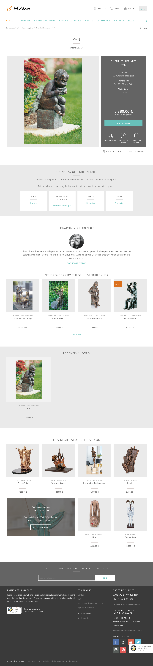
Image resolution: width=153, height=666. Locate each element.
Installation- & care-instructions (90, 603)
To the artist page (76, 263)
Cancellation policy (54, 661)
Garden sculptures (70, 21)
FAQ (79, 599)
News (131, 21)
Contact (81, 595)
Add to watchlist (114, 152)
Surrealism (119, 203)
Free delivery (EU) (110, 141)
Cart (116, 9)
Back (144, 28)
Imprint (68, 661)
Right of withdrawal (86, 607)
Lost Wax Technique (62, 205)
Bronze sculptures (44, 21)
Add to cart (123, 123)
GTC (63, 661)
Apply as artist (83, 618)
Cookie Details (42, 661)
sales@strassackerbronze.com (127, 630)
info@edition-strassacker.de (126, 604)
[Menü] (20, 608)
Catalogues (103, 21)
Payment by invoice (136, 141)
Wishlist (101, 9)
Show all (76, 335)
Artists (89, 21)
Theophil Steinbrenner (43, 28)
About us (119, 21)
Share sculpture (136, 152)
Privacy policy (31, 661)
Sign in (131, 9)
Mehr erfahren (41, 527)
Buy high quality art (12, 28)
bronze (33, 203)
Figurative (90, 203)
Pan (55, 28)
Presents (25, 21)
